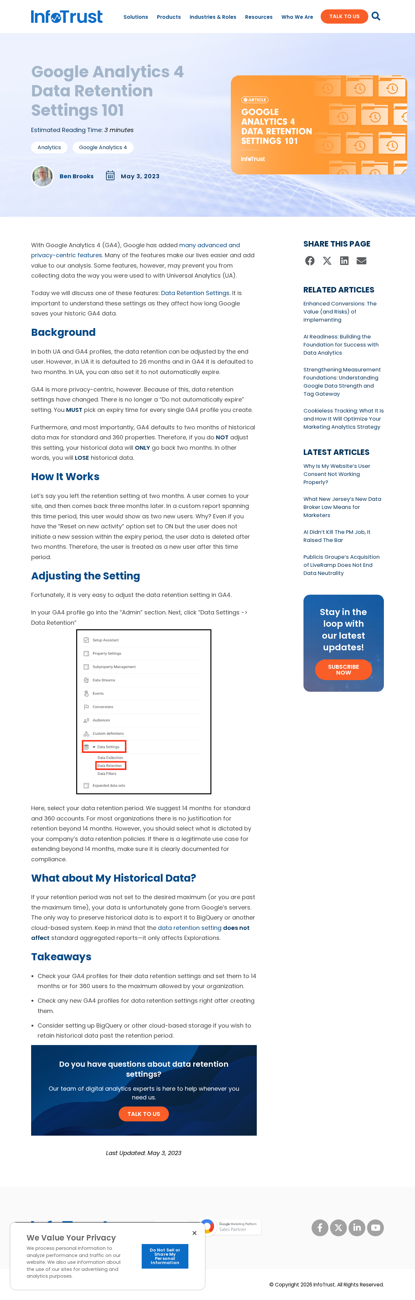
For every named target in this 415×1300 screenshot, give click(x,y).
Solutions (136, 17)
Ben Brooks (77, 176)
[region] (107, 1256)
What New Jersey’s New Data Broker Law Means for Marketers (342, 507)
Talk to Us (143, 1114)
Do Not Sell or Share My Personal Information (165, 1256)
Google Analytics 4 (103, 147)
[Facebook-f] (320, 1227)
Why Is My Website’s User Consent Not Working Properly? (336, 474)
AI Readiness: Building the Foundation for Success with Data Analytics (341, 345)
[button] (310, 261)
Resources (259, 17)
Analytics (49, 147)
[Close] (194, 1233)
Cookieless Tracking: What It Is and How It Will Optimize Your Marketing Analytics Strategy (343, 419)
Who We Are (297, 17)
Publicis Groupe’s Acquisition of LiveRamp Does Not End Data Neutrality (341, 565)
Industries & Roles (213, 17)
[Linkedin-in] (357, 1227)
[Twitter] (338, 1227)
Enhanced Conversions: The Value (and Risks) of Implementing (340, 312)
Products (169, 17)
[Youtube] (375, 1227)
